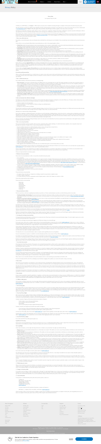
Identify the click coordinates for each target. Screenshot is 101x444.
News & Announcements (64, 414)
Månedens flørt (26, 416)
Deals (6, 423)
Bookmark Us (80, 407)
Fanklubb (25, 411)
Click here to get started (82, 423)
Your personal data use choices (68, 166)
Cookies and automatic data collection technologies (58, 91)
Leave (71, 439)
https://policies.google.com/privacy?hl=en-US (69, 162)
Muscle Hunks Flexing (82, 410)
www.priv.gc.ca (18, 250)
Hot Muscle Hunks (81, 413)
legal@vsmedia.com (19, 146)
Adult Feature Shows (27, 410)
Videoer (42, 1)
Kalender (6, 410)
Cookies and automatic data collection (77, 196)
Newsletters (62, 413)
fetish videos (57, 1)
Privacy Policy (26, 440)
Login (80, 1)
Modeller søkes (26, 405)
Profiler (49, 1)
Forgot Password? (63, 407)
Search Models (25, 407)
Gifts (42, 408)
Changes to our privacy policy (42, 35)
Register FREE (7, 405)
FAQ (60, 410)
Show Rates (25, 408)
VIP (6, 414)
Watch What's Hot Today (9, 411)
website (68, 210)
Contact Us (62, 411)
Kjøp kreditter (7, 420)
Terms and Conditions (54, 236)
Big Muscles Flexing (81, 411)
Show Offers (25, 414)
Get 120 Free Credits (81, 405)
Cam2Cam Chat (8, 417)
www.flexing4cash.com (21, 28)
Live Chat (6, 407)
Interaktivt (7, 408)
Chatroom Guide (62, 408)
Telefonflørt (7, 421)
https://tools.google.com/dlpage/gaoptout (32, 163)
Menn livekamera (32, 1)
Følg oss (79, 408)
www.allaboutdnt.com (45, 290)
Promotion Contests (26, 413)
